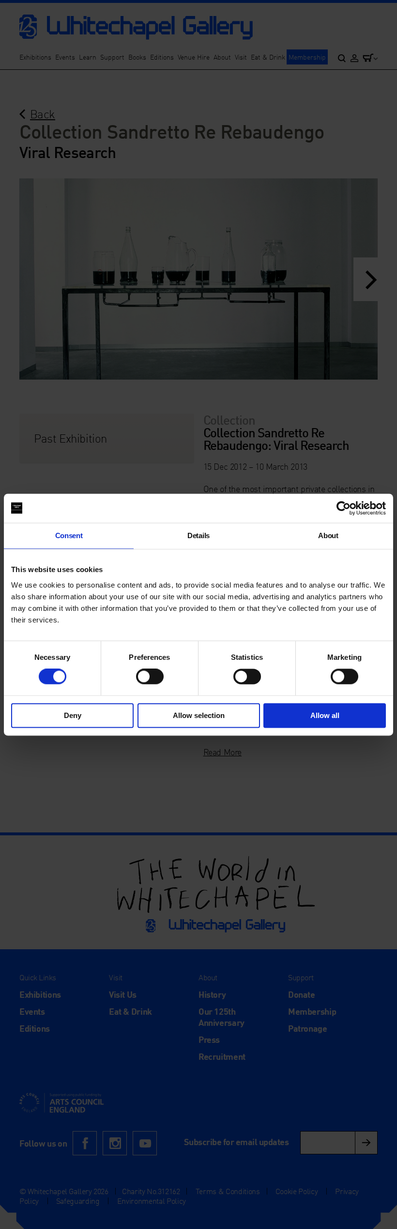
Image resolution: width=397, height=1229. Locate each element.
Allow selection (199, 715)
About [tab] (328, 535)
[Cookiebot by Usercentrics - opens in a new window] (343, 508)
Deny (72, 715)
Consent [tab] (69, 535)
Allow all (324, 715)
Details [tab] (198, 535)
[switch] (150, 677)
